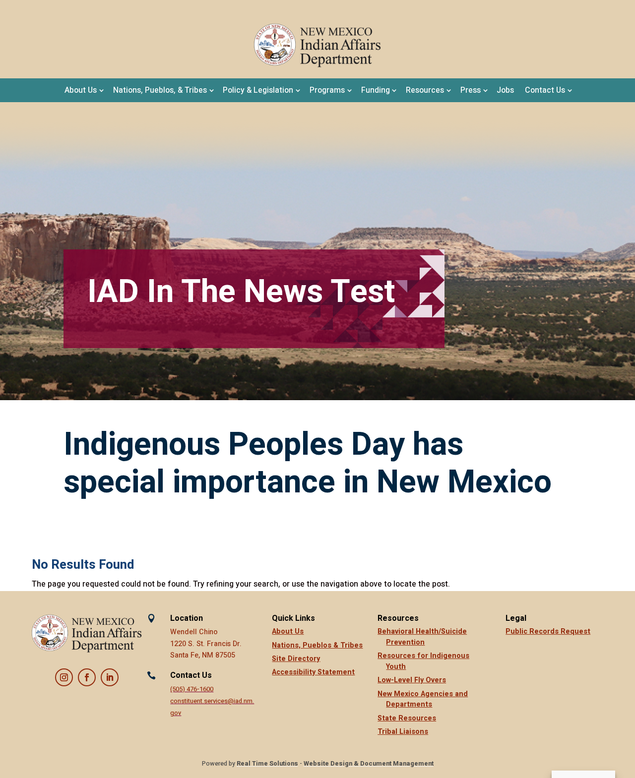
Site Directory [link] (296, 659)
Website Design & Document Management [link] (369, 763)
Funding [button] (375, 90)
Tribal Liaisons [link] (403, 731)
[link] (317, 45)
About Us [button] (80, 90)
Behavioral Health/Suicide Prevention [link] (422, 637)
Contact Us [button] (545, 90)
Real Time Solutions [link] (267, 763)
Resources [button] (425, 90)
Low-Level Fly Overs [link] (412, 680)
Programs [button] (327, 90)
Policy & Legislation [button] (258, 90)
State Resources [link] (407, 718)
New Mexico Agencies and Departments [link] (423, 699)
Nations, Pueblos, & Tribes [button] (160, 90)
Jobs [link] (505, 90)
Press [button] (470, 90)
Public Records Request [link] (548, 631)
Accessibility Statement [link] (313, 672)
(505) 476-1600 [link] (191, 689)
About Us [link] (288, 631)
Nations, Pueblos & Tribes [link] (317, 645)
